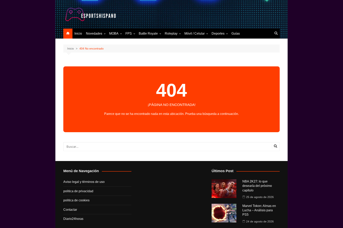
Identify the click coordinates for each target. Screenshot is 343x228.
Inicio (78, 33)
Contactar (70, 209)
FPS (128, 33)
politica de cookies (76, 200)
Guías (235, 33)
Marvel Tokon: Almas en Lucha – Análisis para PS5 (259, 210)
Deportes (218, 33)
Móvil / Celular (194, 33)
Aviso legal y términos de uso (84, 181)
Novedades (94, 33)
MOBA (114, 33)
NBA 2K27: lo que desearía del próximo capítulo (257, 186)
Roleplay (171, 33)
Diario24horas (73, 218)
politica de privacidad (78, 191)
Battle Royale (148, 33)
